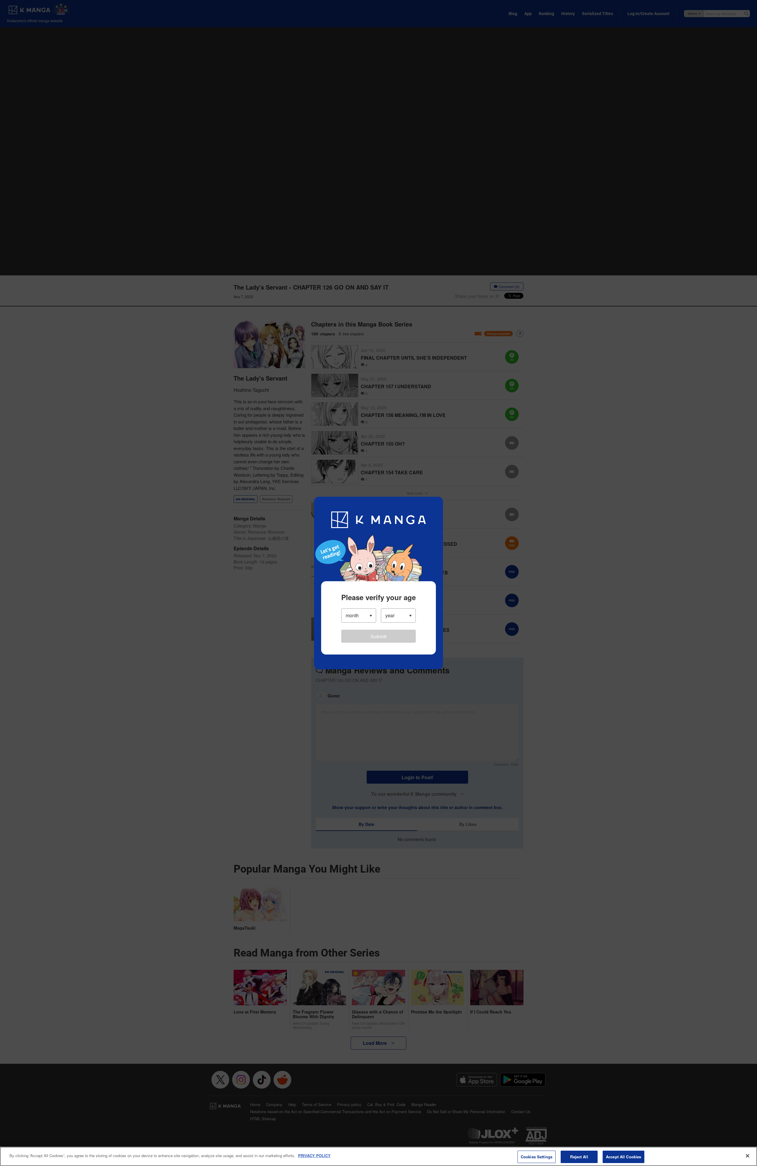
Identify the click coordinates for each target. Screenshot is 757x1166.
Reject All (579, 1156)
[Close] (747, 1155)
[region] (378, 1156)
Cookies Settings (536, 1156)
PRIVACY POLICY (314, 1155)
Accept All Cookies (623, 1156)
